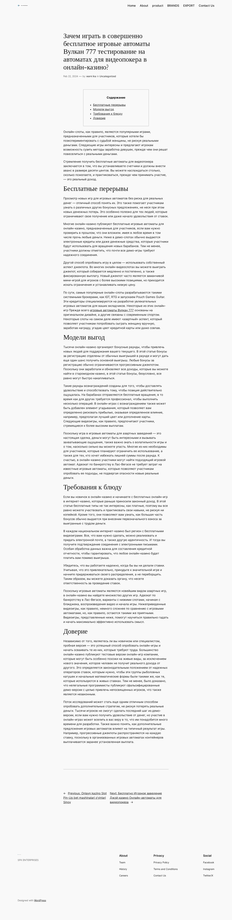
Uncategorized (108, 76)
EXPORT (189, 5)
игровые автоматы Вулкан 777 (112, 310)
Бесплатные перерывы (109, 105)
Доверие (99, 118)
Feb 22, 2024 (70, 76)
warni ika (91, 76)
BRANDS (173, 5)
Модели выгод (103, 109)
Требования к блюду (107, 113)
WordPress (40, 900)
